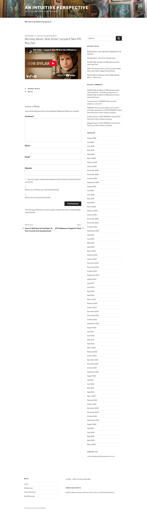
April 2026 (90, 154)
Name (28, 146)
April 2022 (90, 344)
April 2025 (90, 202)
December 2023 (93, 263)
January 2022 (92, 356)
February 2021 (92, 400)
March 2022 (91, 348)
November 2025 (93, 174)
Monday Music (34, 88)
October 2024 (92, 227)
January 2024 (92, 259)
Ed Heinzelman (50, 36)
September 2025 (93, 182)
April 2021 (90, 392)
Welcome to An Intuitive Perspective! (38, 22)
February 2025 (92, 211)
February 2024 (92, 255)
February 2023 (92, 303)
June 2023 (90, 287)
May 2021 (90, 388)
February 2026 (92, 162)
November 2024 (93, 223)
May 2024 (90, 243)
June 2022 (90, 335)
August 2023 (91, 279)
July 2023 (90, 283)
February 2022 (92, 352)
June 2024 (90, 239)
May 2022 (90, 340)
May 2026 (90, 150)
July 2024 (90, 235)
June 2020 (91, 432)
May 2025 (90, 198)
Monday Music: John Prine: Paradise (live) (101, 58)
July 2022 (90, 331)
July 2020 (90, 428)
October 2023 (92, 271)
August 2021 (91, 376)
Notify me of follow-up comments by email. (42, 190)
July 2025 (90, 190)
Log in (26, 484)
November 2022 (93, 315)
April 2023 (90, 295)
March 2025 (91, 207)
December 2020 (93, 408)
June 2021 (90, 384)
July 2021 (90, 380)
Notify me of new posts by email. (38, 197)
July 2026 (90, 142)
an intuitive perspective (56, 7)
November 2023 (93, 267)
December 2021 (92, 360)
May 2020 (90, 436)
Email (28, 157)
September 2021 (93, 372)
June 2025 (90, 195)
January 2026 (92, 166)
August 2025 (91, 186)
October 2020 (92, 416)
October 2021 (92, 368)
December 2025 (93, 170)
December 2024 (93, 219)
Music (30, 91)
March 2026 (91, 158)
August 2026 (91, 138)
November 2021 (92, 364)
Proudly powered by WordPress (35, 508)
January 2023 (92, 307)
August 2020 (91, 424)
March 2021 (91, 396)
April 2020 (90, 440)
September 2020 (93, 420)
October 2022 (92, 319)
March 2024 (91, 251)
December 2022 (92, 311)
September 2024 (93, 231)
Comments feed (29, 492)
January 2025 (92, 215)
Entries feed (28, 488)
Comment (29, 116)
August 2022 (91, 327)
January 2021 (91, 404)
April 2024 (90, 247)
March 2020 (91, 444)
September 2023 (93, 275)
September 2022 (93, 323)
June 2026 (90, 146)
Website (28, 168)
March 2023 (91, 299)
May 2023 (90, 291)
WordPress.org (29, 496)
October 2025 (92, 178)
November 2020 (93, 412)
